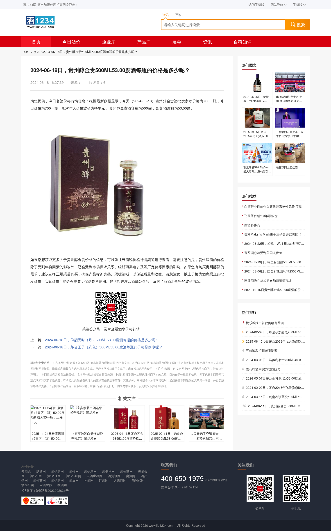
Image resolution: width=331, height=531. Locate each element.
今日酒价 (71, 41)
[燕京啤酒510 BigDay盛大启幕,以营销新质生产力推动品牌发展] (257, 152)
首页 (36, 41)
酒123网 (36, 476)
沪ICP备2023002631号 (52, 490)
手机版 (297, 4)
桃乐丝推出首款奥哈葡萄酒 (263, 322)
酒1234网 (54, 476)
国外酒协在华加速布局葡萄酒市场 (268, 280)
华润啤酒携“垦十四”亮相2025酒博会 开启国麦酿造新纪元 (289, 101)
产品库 (144, 41)
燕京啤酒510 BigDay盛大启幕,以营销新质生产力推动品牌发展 (257, 171)
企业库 (109, 41)
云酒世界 (45, 485)
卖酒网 (130, 476)
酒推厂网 (27, 485)
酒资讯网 (108, 471)
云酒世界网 (94, 476)
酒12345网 (73, 476)
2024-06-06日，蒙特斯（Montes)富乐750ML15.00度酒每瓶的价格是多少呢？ (256, 103)
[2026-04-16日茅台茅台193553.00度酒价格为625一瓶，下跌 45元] (127, 422)
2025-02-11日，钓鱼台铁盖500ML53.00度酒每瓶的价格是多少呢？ (167, 438)
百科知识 (243, 41)
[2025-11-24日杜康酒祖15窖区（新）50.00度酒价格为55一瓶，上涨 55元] (48, 414)
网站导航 (277, 4)
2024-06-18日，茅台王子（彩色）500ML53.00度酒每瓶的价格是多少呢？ (104, 347)
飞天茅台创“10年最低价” (261, 215)
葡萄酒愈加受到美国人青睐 (263, 252)
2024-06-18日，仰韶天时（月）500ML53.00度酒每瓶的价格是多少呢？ (102, 339)
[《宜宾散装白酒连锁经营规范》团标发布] (87, 409)
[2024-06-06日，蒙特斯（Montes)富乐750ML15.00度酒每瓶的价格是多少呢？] (257, 82)
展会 (176, 41)
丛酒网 (88, 480)
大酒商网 (120, 480)
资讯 (207, 41)
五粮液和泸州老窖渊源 (259, 350)
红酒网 (103, 480)
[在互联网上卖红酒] (290, 152)
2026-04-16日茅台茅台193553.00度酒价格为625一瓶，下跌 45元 (127, 438)
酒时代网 (138, 480)
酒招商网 (126, 471)
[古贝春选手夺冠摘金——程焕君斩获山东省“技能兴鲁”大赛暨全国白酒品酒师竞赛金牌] (206, 418)
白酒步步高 (252, 225)
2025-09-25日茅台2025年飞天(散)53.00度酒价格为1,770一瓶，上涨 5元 (256, 138)
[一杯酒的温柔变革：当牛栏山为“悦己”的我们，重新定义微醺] (290, 117)
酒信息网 (57, 471)
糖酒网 (41, 471)
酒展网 (74, 480)
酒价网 (74, 471)
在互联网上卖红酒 (287, 167)
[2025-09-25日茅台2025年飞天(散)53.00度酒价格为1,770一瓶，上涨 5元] (257, 117)
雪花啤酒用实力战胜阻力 (261, 369)
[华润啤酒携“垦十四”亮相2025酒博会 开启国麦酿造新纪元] (290, 82)
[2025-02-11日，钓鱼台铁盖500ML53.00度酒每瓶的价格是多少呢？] (167, 422)
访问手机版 (256, 4)
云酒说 (26, 471)
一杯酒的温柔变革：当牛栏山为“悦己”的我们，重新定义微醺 (289, 136)
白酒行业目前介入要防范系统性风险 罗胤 (273, 206)
